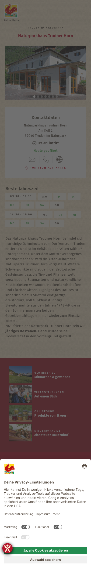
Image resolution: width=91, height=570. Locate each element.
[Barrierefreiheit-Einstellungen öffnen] (7, 548)
